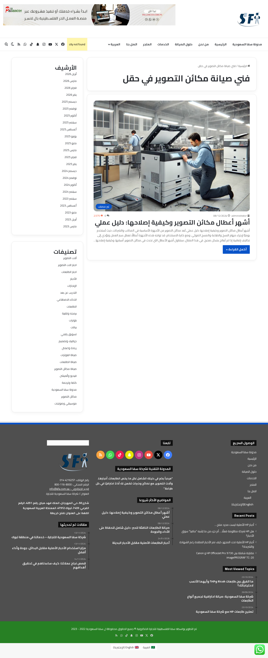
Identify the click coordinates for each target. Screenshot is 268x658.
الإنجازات (72, 285)
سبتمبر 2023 (70, 198)
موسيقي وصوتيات (65, 403)
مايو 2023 (71, 212)
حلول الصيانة (183, 44)
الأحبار (73, 278)
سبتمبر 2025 (70, 122)
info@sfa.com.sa (59, 488)
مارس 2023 (70, 226)
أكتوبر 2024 (70, 184)
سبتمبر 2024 (70, 191)
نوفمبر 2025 (70, 108)
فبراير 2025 (70, 157)
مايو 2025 (71, 143)
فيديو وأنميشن (68, 375)
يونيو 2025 (70, 136)
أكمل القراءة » (236, 249)
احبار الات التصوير (67, 264)
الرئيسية (221, 44)
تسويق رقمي (69, 334)
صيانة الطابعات (68, 361)
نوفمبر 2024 (70, 177)
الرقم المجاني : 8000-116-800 (71, 484)
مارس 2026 (70, 80)
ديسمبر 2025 (69, 101)
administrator (239, 215)
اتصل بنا (131, 44)
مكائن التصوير (69, 396)
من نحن (203, 44)
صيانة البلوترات (69, 354)
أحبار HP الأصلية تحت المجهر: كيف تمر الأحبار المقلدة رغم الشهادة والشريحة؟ (216, 544)
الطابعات (72, 306)
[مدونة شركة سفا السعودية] (248, 18)
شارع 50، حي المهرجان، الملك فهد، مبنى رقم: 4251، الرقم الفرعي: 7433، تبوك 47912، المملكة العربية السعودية (53, 505)
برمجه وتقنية (69, 313)
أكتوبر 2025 (70, 115)
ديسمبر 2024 (69, 170)
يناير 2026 (71, 94)
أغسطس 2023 (68, 205)
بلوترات (73, 320)
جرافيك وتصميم (68, 341)
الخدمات (163, 44)
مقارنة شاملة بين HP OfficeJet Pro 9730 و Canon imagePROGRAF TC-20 (225, 555)
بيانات (74, 327)
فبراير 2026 (70, 87)
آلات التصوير (70, 257)
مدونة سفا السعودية (247, 44)
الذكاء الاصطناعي (67, 299)
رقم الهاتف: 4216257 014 (74, 480)
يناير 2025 (71, 163)
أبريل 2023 (71, 219)
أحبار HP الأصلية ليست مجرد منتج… (234, 524)
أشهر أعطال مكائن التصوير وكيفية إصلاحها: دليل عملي (172, 222)
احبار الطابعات (69, 271)
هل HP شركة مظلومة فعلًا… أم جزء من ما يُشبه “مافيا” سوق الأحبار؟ (218, 533)
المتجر (147, 44)
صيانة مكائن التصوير (65, 368)
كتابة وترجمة (69, 382)
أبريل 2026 (71, 73)
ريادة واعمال (69, 348)
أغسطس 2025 (68, 129)
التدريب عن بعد (68, 292)
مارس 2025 (70, 150)
